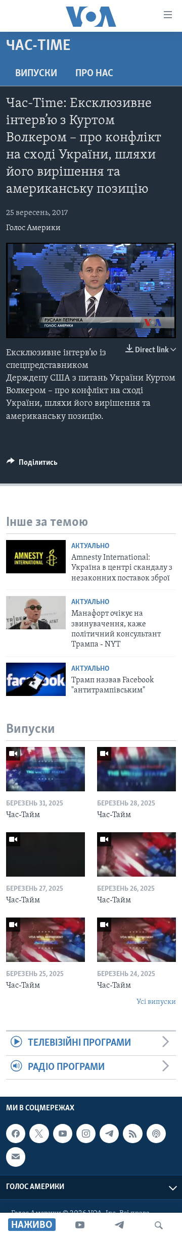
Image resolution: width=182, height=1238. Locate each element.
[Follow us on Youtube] (62, 1133)
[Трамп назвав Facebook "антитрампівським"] (36, 679)
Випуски (36, 74)
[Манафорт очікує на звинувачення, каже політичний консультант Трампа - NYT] (36, 612)
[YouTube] (80, 1225)
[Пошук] (159, 1225)
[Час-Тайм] (45, 769)
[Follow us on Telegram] (109, 1133)
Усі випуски (156, 1002)
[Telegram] (119, 1225)
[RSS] (132, 1133)
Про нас (94, 74)
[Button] (32, 464)
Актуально (90, 546)
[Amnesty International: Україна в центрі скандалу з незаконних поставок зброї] (36, 556)
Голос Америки (33, 228)
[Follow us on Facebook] (15, 1133)
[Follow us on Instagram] (86, 1133)
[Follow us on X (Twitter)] (39, 1133)
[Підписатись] (15, 1156)
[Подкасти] (156, 1133)
